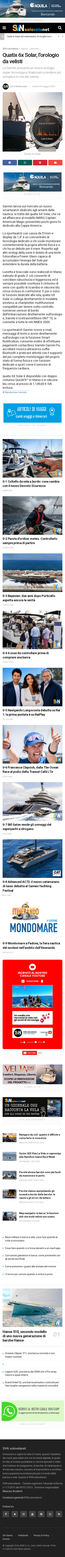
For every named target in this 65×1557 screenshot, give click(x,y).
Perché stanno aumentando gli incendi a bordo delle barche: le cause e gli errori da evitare (37, 1194)
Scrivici (6, 1539)
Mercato (35, 49)
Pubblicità (23, 1535)
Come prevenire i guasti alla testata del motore (30, 1266)
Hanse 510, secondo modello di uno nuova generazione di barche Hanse (25, 1336)
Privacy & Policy (41, 1535)
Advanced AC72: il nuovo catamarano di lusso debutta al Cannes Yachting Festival (31, 886)
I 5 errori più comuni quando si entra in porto (29, 1274)
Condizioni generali (13, 1497)
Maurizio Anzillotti (12, 1491)
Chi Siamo (8, 1535)
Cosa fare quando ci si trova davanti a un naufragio (32, 1248)
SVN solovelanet (10, 49)
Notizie (24, 49)
